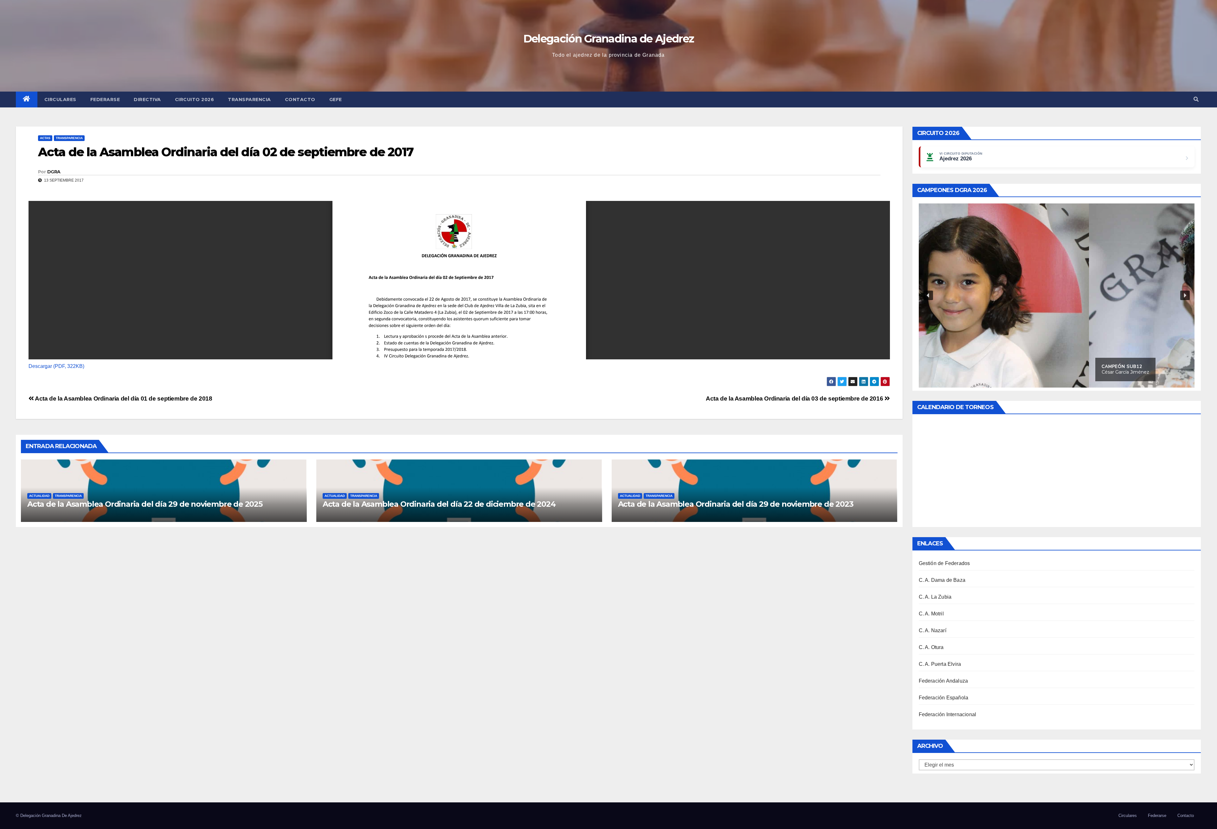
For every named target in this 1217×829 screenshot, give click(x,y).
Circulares (60, 99)
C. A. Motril (931, 613)
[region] (1057, 295)
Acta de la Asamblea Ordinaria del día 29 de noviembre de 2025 (144, 504)
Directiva (147, 99)
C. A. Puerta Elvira (940, 664)
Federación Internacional (947, 714)
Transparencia (249, 99)
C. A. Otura (931, 647)
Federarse (105, 99)
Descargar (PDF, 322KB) (56, 366)
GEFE (335, 99)
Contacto (300, 99)
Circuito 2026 (194, 99)
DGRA (53, 172)
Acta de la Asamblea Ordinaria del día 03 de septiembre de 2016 (795, 398)
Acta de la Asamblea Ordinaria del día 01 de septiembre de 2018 (123, 398)
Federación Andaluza (943, 681)
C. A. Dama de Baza (942, 580)
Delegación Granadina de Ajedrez (608, 38)
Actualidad (39, 496)
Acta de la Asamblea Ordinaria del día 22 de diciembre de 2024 (439, 504)
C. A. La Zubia (935, 597)
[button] (1196, 99)
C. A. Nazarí (932, 630)
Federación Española (944, 697)
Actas (45, 138)
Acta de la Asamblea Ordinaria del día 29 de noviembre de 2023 (735, 504)
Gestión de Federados (944, 563)
